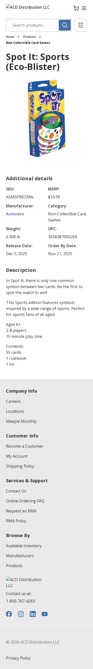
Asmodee (15, 214)
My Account (17, 456)
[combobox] (39, 25)
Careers (13, 401)
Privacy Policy (18, 658)
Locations (15, 411)
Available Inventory (24, 545)
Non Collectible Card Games (28, 43)
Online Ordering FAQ (25, 501)
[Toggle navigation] (84, 8)
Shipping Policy (20, 466)
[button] (80, 25)
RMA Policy (16, 521)
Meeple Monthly (21, 421)
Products (29, 37)
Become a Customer (24, 446)
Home (10, 37)
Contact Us (16, 491)
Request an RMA (21, 511)
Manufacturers (20, 555)
